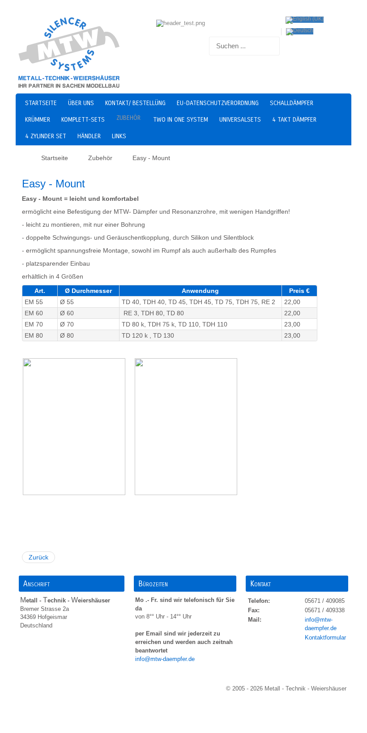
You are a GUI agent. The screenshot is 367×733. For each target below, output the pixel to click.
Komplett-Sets (83, 119)
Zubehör (128, 118)
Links (119, 136)
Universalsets (240, 119)
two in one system (180, 119)
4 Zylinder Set (45, 136)
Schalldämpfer (291, 103)
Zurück (38, 557)
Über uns (81, 103)
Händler (89, 136)
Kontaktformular (325, 637)
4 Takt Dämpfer (294, 119)
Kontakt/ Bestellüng (135, 103)
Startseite (41, 103)
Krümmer (37, 119)
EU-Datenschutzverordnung (218, 103)
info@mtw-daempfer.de (165, 659)
